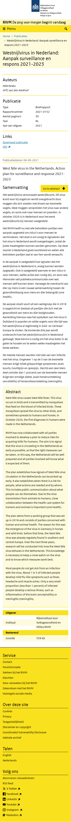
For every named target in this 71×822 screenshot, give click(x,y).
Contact (7, 662)
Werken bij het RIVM (15, 672)
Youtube (21, 804)
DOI (7, 146)
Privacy (7, 716)
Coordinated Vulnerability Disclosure (24, 732)
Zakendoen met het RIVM (18, 688)
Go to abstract (51, 188)
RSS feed (8, 783)
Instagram (22, 809)
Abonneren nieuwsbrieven (18, 778)
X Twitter (21, 788)
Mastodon (22, 815)
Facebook (22, 794)
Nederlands (10, 760)
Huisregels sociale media (17, 693)
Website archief (12, 737)
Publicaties (20, 36)
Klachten (8, 677)
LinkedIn (21, 799)
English (7, 755)
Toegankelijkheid (13, 721)
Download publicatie (15, 142)
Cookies (7, 711)
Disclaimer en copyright (17, 727)
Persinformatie (12, 667)
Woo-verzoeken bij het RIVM (20, 683)
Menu (11, 29)
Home (6, 36)
